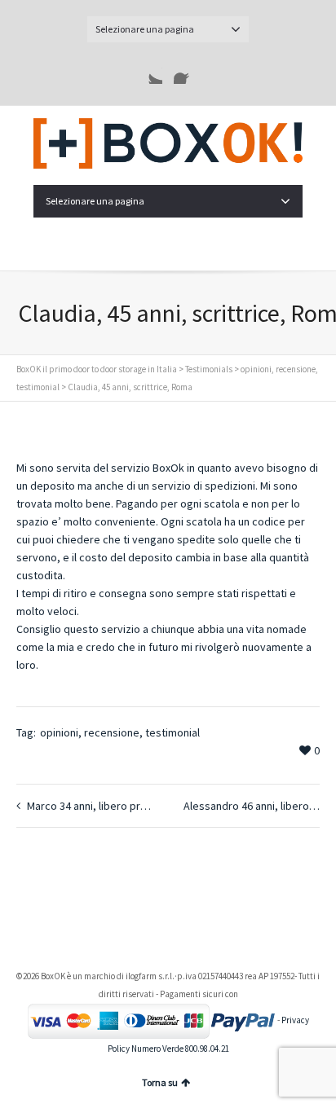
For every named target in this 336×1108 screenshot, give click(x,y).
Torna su (160, 1082)
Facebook (187, 71)
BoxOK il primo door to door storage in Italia (96, 369)
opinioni (59, 732)
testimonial (172, 732)
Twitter (149, 71)
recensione (111, 732)
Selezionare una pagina (144, 29)
